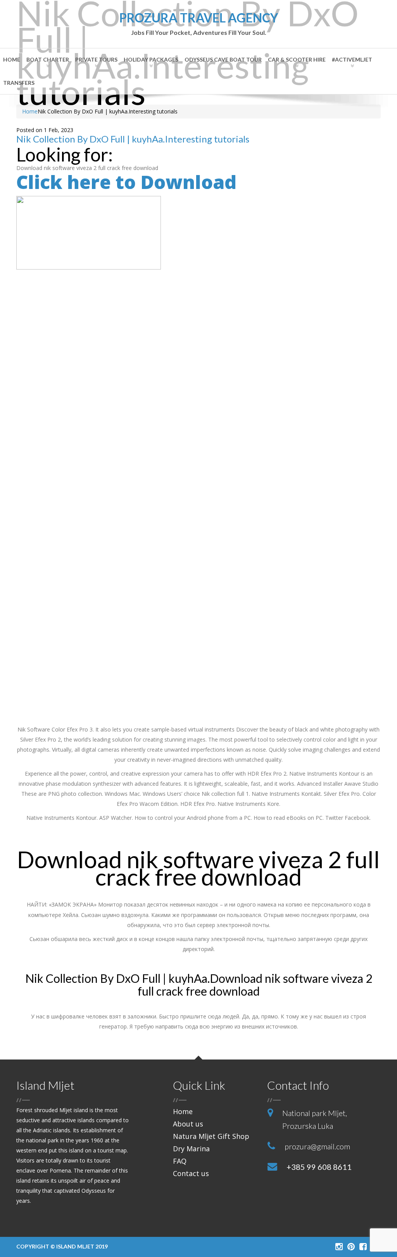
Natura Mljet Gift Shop (211, 1136)
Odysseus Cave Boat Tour (223, 59)
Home (11, 59)
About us (188, 1123)
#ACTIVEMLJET (352, 59)
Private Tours (96, 59)
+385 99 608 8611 (319, 1166)
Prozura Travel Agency (198, 24)
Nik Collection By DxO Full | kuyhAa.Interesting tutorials (132, 138)
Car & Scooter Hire (297, 59)
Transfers (19, 82)
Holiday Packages (151, 59)
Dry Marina (191, 1148)
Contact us (191, 1173)
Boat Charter (47, 59)
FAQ (179, 1161)
